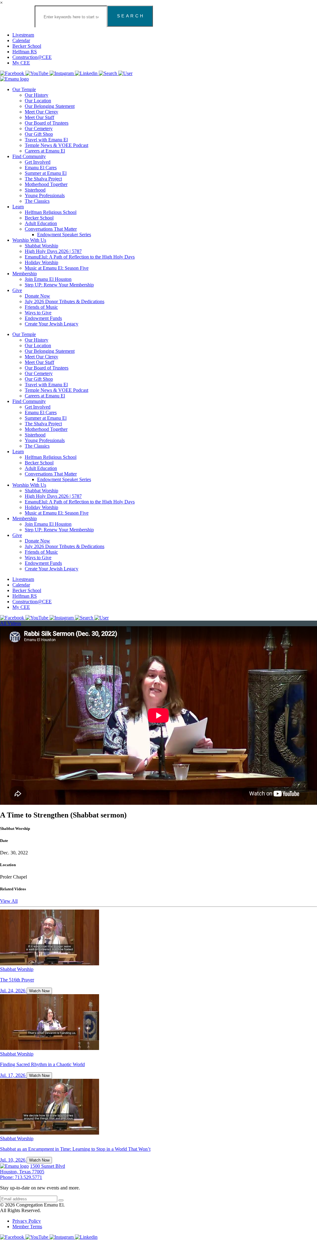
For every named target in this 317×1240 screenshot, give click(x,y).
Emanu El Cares (41, 167)
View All (9, 901)
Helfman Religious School (50, 212)
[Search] (108, 73)
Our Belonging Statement (50, 106)
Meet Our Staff (39, 117)
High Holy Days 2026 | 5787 (53, 251)
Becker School (26, 46)
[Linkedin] (87, 73)
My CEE (21, 62)
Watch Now (39, 991)
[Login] (125, 73)
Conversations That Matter (51, 229)
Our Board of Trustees (46, 123)
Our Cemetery (39, 128)
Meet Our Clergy (41, 111)
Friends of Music (41, 307)
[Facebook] (12, 73)
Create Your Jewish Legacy (51, 323)
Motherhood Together (46, 184)
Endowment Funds (43, 318)
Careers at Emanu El (45, 150)
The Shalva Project (43, 178)
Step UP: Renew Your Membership (59, 284)
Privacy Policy (26, 1221)
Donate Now (37, 296)
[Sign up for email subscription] (61, 1200)
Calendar (21, 40)
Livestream (23, 35)
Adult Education (41, 223)
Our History (36, 95)
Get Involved (37, 162)
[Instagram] (62, 73)
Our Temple (24, 89)
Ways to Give (38, 312)
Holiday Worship (41, 262)
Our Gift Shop (39, 134)
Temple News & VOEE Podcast (56, 145)
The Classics (37, 201)
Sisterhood (35, 190)
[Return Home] (14, 79)
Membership (24, 273)
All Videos (10, 623)
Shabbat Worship (41, 245)
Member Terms (27, 1226)
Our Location (38, 100)
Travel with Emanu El (46, 139)
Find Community (29, 156)
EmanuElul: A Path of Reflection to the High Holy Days (80, 256)
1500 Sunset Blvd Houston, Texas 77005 (32, 1168)
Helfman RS (24, 51)
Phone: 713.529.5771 (21, 1177)
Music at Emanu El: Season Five (57, 268)
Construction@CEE (32, 57)
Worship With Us (29, 240)
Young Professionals (45, 195)
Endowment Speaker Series (64, 234)
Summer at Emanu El (46, 173)
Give (17, 290)
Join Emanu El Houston (48, 279)
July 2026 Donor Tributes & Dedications (64, 301)
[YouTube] (37, 73)
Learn (18, 206)
